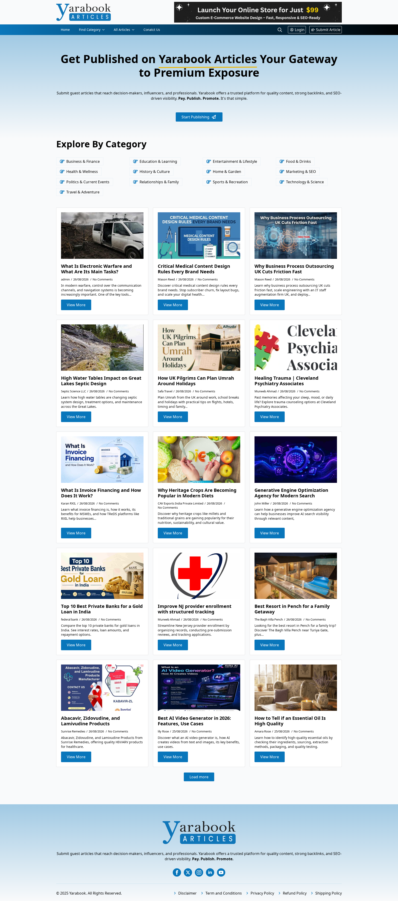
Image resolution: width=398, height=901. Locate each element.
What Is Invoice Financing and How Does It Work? (101, 493)
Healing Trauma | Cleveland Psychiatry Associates (287, 380)
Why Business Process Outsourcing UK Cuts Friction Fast (294, 268)
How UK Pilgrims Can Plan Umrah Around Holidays (196, 380)
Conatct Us (151, 29)
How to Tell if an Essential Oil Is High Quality (290, 720)
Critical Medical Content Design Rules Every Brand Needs (194, 268)
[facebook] (177, 872)
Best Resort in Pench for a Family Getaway (292, 609)
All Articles (122, 29)
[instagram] (199, 872)
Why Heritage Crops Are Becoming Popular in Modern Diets (197, 493)
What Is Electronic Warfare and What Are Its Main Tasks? (96, 268)
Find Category (89, 29)
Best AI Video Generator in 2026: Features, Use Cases (194, 720)
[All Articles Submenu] (134, 30)
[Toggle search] (279, 29)
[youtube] (221, 872)
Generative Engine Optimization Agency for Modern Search (291, 493)
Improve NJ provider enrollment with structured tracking (194, 609)
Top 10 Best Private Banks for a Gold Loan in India (102, 609)
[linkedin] (210, 872)
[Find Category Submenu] (104, 30)
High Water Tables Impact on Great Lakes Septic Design (101, 380)
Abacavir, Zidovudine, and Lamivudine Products (90, 720)
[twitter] (188, 872)
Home (65, 29)
